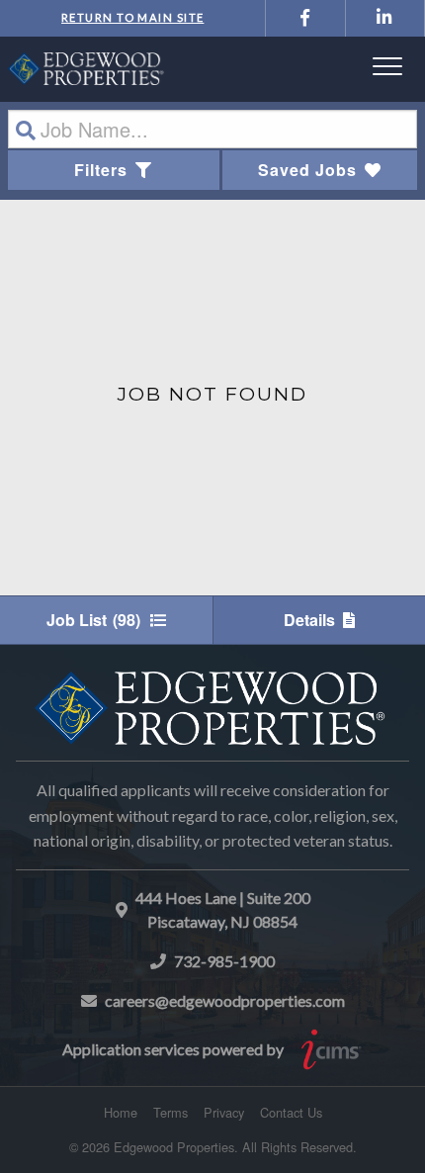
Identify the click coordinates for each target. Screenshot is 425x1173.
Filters (101, 169)
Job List (93, 619)
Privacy (224, 1112)
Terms (170, 1112)
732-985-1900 (224, 960)
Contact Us (291, 1112)
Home (120, 1112)
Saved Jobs (307, 169)
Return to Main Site (132, 17)
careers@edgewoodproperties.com (225, 1000)
